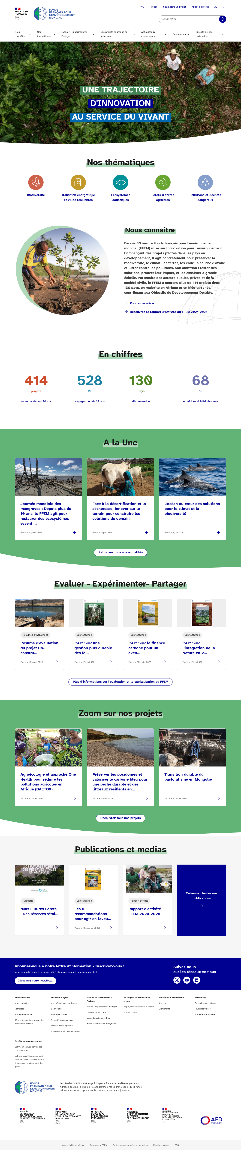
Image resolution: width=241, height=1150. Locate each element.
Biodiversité (56, 1009)
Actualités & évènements (148, 34)
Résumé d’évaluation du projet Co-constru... (39, 648)
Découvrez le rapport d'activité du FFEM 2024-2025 (168, 312)
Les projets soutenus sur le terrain (114, 34)
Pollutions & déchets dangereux (65, 1031)
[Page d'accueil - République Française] (54, 13)
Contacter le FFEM (98, 1145)
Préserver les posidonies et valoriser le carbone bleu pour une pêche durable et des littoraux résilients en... (119, 781)
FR (219, 7)
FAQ (142, 7)
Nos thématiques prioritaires (64, 1003)
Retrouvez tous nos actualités (120, 552)
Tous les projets (130, 1012)
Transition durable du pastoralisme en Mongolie (188, 777)
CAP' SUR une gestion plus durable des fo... (93, 648)
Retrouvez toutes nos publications (201, 896)
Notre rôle (19, 1009)
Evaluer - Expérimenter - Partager (75, 34)
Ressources (179, 34)
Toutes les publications (205, 1003)
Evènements (164, 1009)
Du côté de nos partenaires (204, 34)
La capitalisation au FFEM (98, 1018)
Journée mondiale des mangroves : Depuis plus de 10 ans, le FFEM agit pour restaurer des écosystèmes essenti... (45, 514)
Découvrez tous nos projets (120, 818)
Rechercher (222, 19)
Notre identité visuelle (205, 1014)
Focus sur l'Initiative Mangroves (101, 1024)
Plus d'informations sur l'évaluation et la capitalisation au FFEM (120, 682)
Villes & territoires (59, 1014)
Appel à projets (200, 7)
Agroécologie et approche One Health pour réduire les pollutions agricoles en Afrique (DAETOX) (48, 781)
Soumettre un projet (174, 7)
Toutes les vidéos (203, 1009)
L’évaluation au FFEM (96, 1012)
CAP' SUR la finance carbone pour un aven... (146, 648)
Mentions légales (161, 1145)
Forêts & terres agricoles (62, 1026)
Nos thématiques (44, 34)
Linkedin (196, 980)
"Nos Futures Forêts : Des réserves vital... (39, 911)
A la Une (162, 1003)
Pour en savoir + (142, 303)
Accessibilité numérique (73, 1145)
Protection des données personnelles (130, 1145)
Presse (154, 7)
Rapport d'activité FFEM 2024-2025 (144, 911)
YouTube (186, 980)
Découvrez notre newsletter (35, 980)
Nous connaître (20, 34)
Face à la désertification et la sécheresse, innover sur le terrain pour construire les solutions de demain (119, 511)
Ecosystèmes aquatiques (62, 1020)
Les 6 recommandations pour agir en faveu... (92, 914)
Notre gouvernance (23, 1014)
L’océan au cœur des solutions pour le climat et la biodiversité (192, 509)
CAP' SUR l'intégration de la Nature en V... (198, 648)
